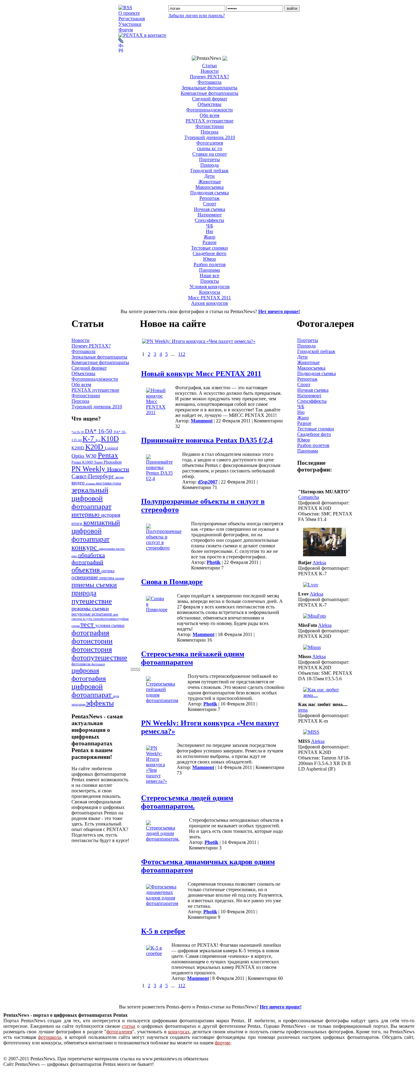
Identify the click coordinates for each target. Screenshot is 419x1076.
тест (87, 624)
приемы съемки (94, 584)
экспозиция (78, 704)
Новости (210, 71)
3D (83, 432)
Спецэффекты (209, 220)
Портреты (209, 159)
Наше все (209, 275)
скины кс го (209, 148)
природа (83, 593)
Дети (209, 176)
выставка (104, 483)
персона (107, 578)
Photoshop (113, 462)
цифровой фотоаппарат (92, 690)
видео (78, 483)
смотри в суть (82, 618)
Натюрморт (210, 214)
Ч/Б (209, 225)
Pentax (108, 455)
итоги (77, 523)
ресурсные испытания (92, 614)
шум (116, 696)
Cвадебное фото (209, 253)
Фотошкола (209, 82)
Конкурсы (209, 292)
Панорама (209, 270)
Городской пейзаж (209, 170)
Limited (111, 448)
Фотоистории (209, 126)
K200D (78, 447)
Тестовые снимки (209, 248)
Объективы (209, 104)
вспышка (91, 483)
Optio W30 (84, 456)
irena (303, 710)
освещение (85, 577)
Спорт (209, 203)
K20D (95, 447)
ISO (80, 440)
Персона (209, 131)
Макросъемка (209, 187)
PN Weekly (89, 469)
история (110, 515)
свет (115, 614)
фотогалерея (119, 1031)
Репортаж (209, 198)
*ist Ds (76, 432)
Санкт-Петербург (93, 476)
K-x (98, 440)
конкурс (85, 547)
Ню (209, 231)
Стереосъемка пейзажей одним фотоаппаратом (192, 658)
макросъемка (107, 548)
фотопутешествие (99, 658)
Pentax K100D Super (87, 462)
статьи (128, 1026)
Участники (129, 24)
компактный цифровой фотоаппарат (95, 531)
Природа (209, 165)
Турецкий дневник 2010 (209, 137)
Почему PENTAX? (209, 76)
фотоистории (92, 641)
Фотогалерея (209, 143)
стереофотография (104, 618)
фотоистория (91, 649)
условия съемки (110, 625)
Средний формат (209, 98)
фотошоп (98, 664)
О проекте (129, 13)
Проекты (209, 281)
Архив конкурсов (209, 303)
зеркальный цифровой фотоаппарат (91, 498)
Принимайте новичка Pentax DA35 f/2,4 (207, 440)
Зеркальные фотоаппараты (209, 87)
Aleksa (319, 562)
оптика (108, 570)
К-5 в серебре (163, 931)
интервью (86, 514)
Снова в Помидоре (172, 582)
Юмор (209, 259)
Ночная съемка (209, 209)
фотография (90, 633)
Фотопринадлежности (209, 109)
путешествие (91, 601)
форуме (222, 1042)
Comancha (308, 497)
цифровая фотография (88, 674)
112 (181, 354)
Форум (125, 29)
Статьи (209, 65)
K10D (110, 439)
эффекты (100, 703)
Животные (209, 181)
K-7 (89, 439)
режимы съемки (90, 608)
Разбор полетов (210, 264)
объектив (86, 570)
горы (117, 483)
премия (119, 578)
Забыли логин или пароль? (196, 15)
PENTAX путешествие (209, 120)
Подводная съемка (209, 192)
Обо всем (209, 115)
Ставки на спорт (209, 154)
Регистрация (131, 18)
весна (120, 477)
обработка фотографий (88, 558)
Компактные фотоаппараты (209, 93)
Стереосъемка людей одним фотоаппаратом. (187, 802)
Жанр (209, 236)
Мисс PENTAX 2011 (209, 297)
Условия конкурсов (210, 286)
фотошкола (81, 664)
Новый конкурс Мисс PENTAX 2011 (201, 374)
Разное (209, 242)
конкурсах (179, 1031)
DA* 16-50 (99, 431)
